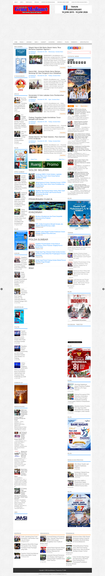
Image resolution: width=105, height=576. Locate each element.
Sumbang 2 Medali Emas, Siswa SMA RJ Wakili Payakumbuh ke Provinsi (81, 474)
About (16, 2)
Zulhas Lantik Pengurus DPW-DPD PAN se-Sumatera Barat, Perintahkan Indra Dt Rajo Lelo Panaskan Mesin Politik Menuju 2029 (20, 369)
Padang (50, 75)
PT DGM (64, 570)
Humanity (43, 42)
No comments (32, 53)
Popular (71, 106)
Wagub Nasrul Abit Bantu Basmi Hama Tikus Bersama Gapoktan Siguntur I (45, 48)
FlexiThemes (45, 574)
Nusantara (52, 42)
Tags (77, 106)
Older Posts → (62, 159)
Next (103, 289)
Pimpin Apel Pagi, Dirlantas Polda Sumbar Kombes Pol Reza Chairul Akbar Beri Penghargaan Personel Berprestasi (50, 253)
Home (15, 42)
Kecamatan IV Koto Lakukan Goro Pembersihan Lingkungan (46, 96)
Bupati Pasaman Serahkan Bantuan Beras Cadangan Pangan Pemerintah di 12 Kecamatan (81, 123)
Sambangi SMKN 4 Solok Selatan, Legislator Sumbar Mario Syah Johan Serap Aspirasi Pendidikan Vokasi (48, 176)
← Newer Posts (33, 159)
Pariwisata (74, 42)
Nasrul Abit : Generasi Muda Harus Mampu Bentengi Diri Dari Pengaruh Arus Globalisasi (45, 72)
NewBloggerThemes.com (61, 574)
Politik (67, 42)
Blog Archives (84, 106)
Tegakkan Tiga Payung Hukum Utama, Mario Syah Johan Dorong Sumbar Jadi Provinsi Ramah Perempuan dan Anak (50, 192)
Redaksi (37, 2)
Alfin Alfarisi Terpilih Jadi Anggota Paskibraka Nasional (81, 465)
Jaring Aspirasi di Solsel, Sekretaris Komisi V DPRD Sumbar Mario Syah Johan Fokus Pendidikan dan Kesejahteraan (50, 184)
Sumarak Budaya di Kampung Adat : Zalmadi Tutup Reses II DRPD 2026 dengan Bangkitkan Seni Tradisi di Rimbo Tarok (52, 540)
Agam (49, 99)
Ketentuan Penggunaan (48, 2)
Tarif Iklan (29, 2)
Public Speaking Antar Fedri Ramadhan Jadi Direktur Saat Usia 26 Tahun (29, 538)
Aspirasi (60, 42)
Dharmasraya (51, 51)
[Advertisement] (52, 28)
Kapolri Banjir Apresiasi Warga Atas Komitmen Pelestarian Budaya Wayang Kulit (56, 549)
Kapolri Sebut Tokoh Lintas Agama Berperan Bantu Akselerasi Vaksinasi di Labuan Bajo (82, 162)
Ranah (22, 42)
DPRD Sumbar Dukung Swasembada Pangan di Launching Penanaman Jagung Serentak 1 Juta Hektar (82, 111)
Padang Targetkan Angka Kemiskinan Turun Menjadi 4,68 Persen (45, 118)
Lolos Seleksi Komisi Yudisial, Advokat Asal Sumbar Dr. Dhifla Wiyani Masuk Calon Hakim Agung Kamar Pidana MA (82, 136)
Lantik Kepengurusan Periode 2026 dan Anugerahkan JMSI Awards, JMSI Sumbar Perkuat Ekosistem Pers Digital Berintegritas (78, 283)
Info (21, 2)
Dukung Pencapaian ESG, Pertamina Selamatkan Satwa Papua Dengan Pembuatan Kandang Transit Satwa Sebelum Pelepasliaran (79, 398)
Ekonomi (29, 42)
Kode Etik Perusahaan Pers (80, 2)
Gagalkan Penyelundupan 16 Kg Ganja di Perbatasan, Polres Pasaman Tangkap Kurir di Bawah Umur (48, 245)
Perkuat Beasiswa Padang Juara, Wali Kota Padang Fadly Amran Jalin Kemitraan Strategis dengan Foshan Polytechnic (78, 549)
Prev (2, 289)
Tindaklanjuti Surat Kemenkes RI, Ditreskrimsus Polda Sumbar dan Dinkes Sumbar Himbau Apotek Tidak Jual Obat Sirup (82, 149)
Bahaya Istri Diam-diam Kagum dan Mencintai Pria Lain (24, 454)
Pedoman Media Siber (63, 2)
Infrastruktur (84, 42)
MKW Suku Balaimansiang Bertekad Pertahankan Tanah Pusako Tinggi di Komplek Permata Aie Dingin (81, 174)
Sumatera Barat (59, 51)
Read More (62, 67)
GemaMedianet (51, 570)
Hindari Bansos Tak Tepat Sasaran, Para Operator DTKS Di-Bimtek (47, 138)
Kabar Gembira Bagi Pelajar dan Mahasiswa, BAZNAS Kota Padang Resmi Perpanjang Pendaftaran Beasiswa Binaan (77, 560)
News (37, 42)
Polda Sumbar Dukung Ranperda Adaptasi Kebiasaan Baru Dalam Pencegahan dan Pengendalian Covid (82, 186)
